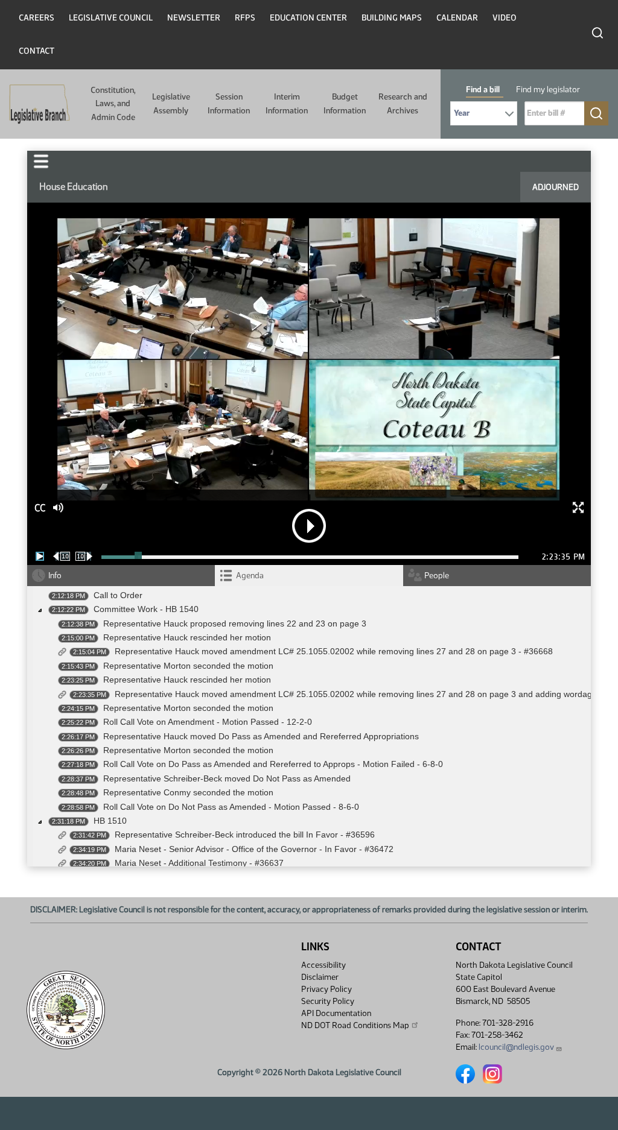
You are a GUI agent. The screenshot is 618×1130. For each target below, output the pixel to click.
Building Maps (392, 18)
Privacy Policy (326, 989)
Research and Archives (402, 103)
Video (504, 18)
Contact (36, 51)
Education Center (308, 18)
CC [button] (39, 508)
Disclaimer (320, 977)
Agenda (250, 575)
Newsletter (193, 18)
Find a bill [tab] (483, 89)
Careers (36, 18)
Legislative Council (111, 18)
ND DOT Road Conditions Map (355, 1025)
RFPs (245, 18)
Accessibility (323, 965)
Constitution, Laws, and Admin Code (113, 103)
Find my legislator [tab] (548, 89)
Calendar (457, 18)
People (436, 575)
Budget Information (344, 103)
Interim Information (287, 103)
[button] (41, 161)
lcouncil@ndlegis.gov (516, 1047)
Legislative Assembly (171, 103)
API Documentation (336, 1013)
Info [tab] (55, 575)
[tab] (309, 575)
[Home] (35, 104)
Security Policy (327, 1001)
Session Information (229, 103)
